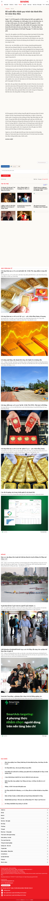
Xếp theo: (35, 179)
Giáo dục (29, 4)
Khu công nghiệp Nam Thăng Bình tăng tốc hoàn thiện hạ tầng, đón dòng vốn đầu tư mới (26, 763)
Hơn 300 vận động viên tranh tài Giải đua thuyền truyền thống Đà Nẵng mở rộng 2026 (23, 558)
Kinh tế (20, 4)
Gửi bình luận (5, 175)
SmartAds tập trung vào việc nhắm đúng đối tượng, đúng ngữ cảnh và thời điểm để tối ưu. (21, 698)
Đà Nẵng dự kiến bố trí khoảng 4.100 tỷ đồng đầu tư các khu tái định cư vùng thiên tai (26, 791)
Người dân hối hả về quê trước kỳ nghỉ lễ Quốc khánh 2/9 (18, 606)
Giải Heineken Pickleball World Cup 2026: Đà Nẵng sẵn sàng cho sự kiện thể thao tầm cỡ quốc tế (24, 650)
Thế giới (3, 829)
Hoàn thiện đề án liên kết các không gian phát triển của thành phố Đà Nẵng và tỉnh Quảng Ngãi (26, 772)
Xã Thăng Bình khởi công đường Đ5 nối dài (16, 803)
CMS (23, 899)
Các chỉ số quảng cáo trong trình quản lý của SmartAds (18, 492)
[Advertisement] (24, 103)
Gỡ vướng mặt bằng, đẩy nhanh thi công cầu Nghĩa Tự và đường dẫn (21, 360)
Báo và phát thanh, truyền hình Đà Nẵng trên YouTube (15, 895)
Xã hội (16, 4)
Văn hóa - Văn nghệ (37, 4)
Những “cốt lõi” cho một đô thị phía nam (15, 786)
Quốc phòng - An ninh (6, 837)
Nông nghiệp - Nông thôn (7, 851)
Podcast (3, 859)
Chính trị (11, 4)
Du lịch (24, 4)
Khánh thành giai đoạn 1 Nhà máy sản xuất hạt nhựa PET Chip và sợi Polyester (25, 799)
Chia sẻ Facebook (6, 166)
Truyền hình (4, 848)
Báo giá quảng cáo (5, 885)
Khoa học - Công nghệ (6, 832)
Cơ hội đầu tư (4, 854)
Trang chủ (7, 8)
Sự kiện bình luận (5, 856)
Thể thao (3, 826)
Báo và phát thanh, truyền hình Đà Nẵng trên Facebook (15, 892)
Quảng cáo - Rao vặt (6, 845)
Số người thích (45, 179)
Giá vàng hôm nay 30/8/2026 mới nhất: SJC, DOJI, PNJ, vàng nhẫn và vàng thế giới (24, 272)
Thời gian (40, 179)
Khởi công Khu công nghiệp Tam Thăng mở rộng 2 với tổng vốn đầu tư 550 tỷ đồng (25, 781)
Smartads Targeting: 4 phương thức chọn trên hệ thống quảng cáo (21, 696)
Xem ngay (44, 735)
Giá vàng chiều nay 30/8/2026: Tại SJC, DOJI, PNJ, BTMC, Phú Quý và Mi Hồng (24, 405)
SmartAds (5, 531)
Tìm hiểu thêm (43, 531)
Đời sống (3, 823)
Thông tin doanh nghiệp (6, 843)
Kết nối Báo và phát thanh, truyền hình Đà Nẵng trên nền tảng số (17, 888)
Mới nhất (6, 4)
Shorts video (4, 862)
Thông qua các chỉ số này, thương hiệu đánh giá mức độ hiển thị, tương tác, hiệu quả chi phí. (22, 494)
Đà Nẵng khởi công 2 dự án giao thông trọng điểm (18, 768)
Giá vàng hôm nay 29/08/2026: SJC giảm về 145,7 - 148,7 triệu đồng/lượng (23, 448)
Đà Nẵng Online (7, 890)
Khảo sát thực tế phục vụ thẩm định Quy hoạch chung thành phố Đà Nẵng (24, 796)
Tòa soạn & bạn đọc (5, 840)
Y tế (43, 4)
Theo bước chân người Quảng (8, 834)
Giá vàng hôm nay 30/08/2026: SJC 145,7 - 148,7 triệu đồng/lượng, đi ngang (23, 316)
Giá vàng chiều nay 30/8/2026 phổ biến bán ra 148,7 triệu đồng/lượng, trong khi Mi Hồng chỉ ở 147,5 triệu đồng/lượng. (24, 407)
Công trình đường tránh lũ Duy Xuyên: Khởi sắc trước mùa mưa (21, 777)
